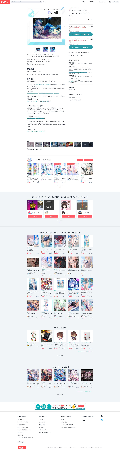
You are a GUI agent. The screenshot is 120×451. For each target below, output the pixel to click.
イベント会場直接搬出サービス (24, 429)
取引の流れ (72, 87)
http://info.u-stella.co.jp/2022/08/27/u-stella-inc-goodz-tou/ (43, 93)
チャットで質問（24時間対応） (68, 424)
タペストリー (77, 8)
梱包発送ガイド (21, 432)
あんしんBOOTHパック (73, 72)
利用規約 (51, 447)
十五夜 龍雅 (85, 213)
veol (50, 213)
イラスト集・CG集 (31, 175)
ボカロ (42, 175)
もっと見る (60, 220)
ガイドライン (66, 447)
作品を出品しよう (102, 1)
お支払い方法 (73, 89)
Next (64, 26)
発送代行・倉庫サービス (23, 427)
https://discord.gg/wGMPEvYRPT (36, 118)
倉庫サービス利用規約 (58, 447)
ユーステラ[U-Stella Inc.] (41, 160)
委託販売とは (20, 435)
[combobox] (26, 2)
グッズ (70, 8)
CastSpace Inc (36, 213)
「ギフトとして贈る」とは (76, 55)
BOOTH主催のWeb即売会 (44, 432)
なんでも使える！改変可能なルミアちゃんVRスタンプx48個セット (33, 179)
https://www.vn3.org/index (43, 84)
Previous (28, 26)
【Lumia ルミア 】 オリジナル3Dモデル (60, 179)
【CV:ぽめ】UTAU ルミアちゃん (46, 177)
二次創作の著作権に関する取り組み (25, 437)
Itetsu (67, 213)
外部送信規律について (83, 447)
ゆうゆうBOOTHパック (82, 72)
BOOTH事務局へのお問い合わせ (68, 427)
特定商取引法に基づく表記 (74, 94)
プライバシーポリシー (73, 97)
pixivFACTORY (71, 81)
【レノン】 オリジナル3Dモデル (86, 179)
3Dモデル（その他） (71, 175)
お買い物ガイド (42, 422)
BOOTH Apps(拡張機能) (23, 422)
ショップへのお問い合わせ (74, 100)
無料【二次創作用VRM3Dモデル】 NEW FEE (73, 177)
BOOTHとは (92, 1)
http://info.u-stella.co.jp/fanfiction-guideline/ (39, 101)
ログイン (84, 1)
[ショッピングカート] (110, 2)
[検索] (41, 2)
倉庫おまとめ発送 (43, 429)
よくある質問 (64, 422)
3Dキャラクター (57, 175)
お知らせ (63, 419)
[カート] (85, 10)
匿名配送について (21, 424)
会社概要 (47, 447)
